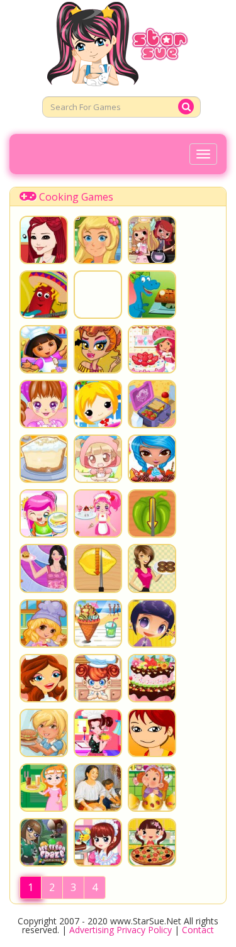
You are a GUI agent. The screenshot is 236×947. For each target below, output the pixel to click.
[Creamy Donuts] (152, 568)
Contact (198, 930)
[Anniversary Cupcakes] (152, 788)
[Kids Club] (44, 788)
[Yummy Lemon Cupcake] (98, 568)
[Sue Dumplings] (44, 404)
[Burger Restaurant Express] (98, 240)
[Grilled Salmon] (152, 295)
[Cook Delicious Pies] (98, 678)
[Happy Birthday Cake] (98, 459)
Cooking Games (76, 197)
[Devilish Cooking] (152, 240)
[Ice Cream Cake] (152, 459)
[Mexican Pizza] (44, 295)
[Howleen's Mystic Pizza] (98, 349)
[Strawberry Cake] (152, 349)
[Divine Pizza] (152, 842)
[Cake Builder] (44, 678)
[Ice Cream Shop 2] (98, 513)
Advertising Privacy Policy (120, 930)
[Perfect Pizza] (152, 733)
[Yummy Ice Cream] (98, 623)
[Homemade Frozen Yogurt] (152, 623)
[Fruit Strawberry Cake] (152, 678)
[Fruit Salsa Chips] (98, 295)
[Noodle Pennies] (44, 513)
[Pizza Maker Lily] (44, 623)
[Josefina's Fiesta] (98, 788)
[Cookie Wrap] (44, 240)
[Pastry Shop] (98, 842)
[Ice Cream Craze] (44, 842)
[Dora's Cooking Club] (44, 349)
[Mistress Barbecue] (152, 513)
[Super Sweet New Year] (98, 404)
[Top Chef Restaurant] (44, 568)
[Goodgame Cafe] (44, 733)
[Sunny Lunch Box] (152, 404)
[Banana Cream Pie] (44, 459)
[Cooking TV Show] (98, 733)
